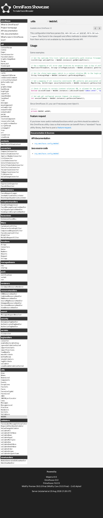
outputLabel (6, 112)
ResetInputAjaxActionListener (13, 198)
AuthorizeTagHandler (9, 326)
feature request (64, 127)
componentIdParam (8, 75)
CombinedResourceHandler (11, 296)
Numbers (4, 251)
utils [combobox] (33, 21)
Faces (3, 389)
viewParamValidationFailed (12, 366)
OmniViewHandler (7, 463)
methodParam (6, 357)
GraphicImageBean (8, 59)
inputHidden (6, 96)
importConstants (7, 348)
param (3, 114)
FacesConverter (7, 54)
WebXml (3, 417)
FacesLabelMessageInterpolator (14, 424)
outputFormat (6, 110)
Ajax (3, 373)
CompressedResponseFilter (12, 231)
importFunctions (7, 350)
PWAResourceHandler (9, 298)
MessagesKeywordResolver (11, 315)
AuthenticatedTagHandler (11, 324)
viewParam (5, 137)
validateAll (6, 431)
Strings (4, 258)
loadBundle (5, 352)
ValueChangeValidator (10, 428)
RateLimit (5, 64)
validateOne (6, 442)
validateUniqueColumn (10, 453)
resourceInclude (7, 121)
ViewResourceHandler (9, 308)
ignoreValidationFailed (11, 345)
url (2, 133)
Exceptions (5, 384)
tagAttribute (6, 361)
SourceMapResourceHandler (12, 301)
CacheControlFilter (9, 226)
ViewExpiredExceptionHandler (13, 212)
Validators (5, 414)
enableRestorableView (10, 343)
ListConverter (7, 158)
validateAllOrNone (8, 433)
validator (5, 364)
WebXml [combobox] (53, 21)
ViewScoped (5, 66)
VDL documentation (9, 34)
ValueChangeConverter (10, 177)
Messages (4, 403)
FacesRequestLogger (9, 193)
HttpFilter (5, 235)
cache (3, 73)
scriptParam (6, 126)
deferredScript (7, 82)
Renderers (5, 410)
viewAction (5, 135)
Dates (3, 249)
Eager (3, 52)
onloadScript (6, 107)
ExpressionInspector (9, 184)
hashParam (5, 89)
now (2, 266)
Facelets (4, 387)
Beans (3, 375)
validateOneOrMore (8, 444)
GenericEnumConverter (10, 154)
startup (4, 268)
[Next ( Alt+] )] (99, 28)
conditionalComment (9, 78)
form (3, 84)
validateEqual (7, 437)
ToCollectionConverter (10, 167)
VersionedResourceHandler (12, 305)
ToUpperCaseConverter (10, 172)
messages (4, 103)
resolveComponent (8, 119)
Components (5, 380)
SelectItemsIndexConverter (12, 165)
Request (4, 256)
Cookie (3, 50)
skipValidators (7, 359)
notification (6, 275)
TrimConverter (7, 174)
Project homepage (9, 27)
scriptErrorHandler (9, 123)
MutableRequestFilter (10, 237)
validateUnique (7, 451)
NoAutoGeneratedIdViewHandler (13, 461)
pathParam (5, 116)
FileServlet (6, 334)
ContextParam (6, 48)
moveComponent (7, 105)
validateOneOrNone (8, 447)
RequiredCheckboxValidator (12, 426)
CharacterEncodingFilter (11, 228)
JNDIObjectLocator (8, 398)
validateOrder (7, 449)
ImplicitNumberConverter (11, 156)
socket (3, 277)
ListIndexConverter (9, 161)
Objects (4, 254)
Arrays (3, 245)
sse (2, 280)
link (3, 100)
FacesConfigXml (7, 391)
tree (3, 130)
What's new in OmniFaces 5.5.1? (12, 38)
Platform (4, 407)
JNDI (3, 396)
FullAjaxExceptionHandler (12, 210)
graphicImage (6, 87)
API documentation (9, 30)
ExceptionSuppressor (9, 205)
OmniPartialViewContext (11, 144)
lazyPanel (5, 98)
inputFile (5, 94)
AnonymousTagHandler (9, 322)
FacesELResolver (7, 186)
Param (3, 61)
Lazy (3, 401)
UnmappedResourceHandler (11, 303)
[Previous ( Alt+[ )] (95, 28)
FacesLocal (5, 394)
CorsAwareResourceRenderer (12, 287)
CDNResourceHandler (9, 294)
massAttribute (7, 354)
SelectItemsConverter (10, 163)
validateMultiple (8, 440)
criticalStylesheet (9, 80)
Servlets (4, 412)
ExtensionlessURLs (8, 219)
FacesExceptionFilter (10, 233)
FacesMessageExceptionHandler (13, 207)
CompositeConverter (9, 151)
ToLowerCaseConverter (10, 170)
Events (3, 382)
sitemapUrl (5, 128)
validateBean (6, 435)
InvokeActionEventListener (12, 196)
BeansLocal (5, 378)
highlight (5, 91)
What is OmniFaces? (10, 24)
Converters (5, 247)
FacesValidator (7, 57)
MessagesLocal (7, 405)
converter (5, 341)
